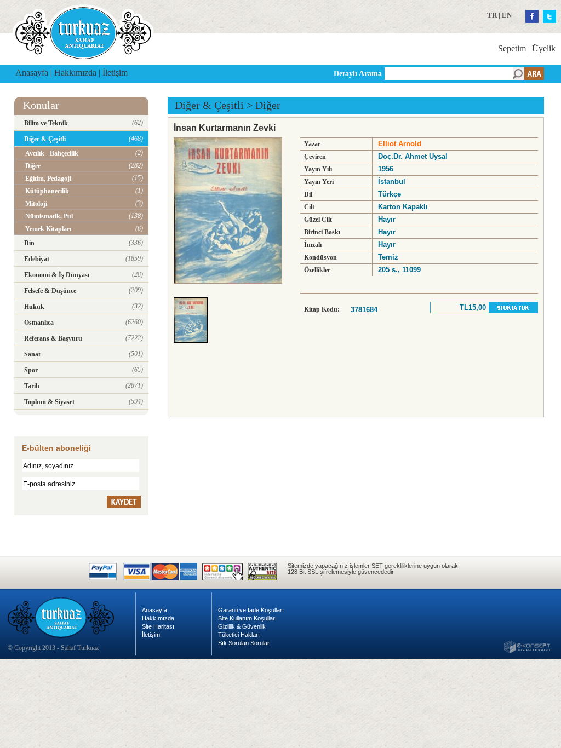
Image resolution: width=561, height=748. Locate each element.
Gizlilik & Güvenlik (242, 626)
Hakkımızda (75, 72)
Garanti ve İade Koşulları (251, 610)
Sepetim (512, 48)
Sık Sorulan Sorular (244, 643)
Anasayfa (31, 72)
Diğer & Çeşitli (209, 105)
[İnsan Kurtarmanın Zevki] (193, 346)
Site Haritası (158, 626)
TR (492, 15)
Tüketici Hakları (239, 634)
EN (507, 15)
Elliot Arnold (399, 144)
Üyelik (544, 48)
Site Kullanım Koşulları (247, 618)
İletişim (115, 72)
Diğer (267, 105)
